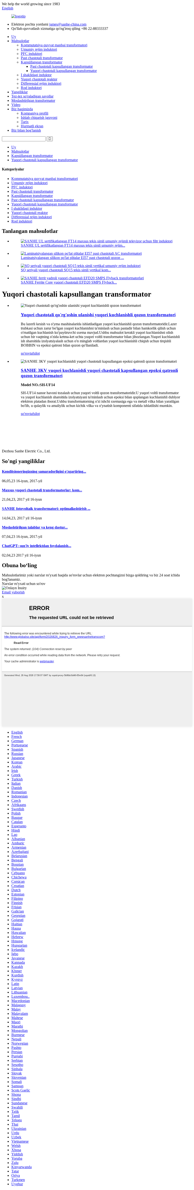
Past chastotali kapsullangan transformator (61, 66)
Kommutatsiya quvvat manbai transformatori (54, 45)
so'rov (25, 353)
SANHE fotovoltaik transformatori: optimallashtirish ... (46, 509)
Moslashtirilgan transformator (33, 100)
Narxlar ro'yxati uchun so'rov (23, 584)
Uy (13, 37)
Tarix (25, 122)
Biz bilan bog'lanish (26, 130)
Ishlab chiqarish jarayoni (39, 118)
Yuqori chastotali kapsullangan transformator (63, 71)
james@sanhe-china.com (67, 24)
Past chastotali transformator (42, 58)
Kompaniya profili (34, 113)
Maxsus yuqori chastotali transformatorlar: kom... (42, 490)
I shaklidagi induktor (36, 75)
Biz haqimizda (22, 109)
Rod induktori (31, 88)
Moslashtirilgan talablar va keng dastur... (35, 527)
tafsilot (35, 353)
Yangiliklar (19, 92)
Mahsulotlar (20, 41)
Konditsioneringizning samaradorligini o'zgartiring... (44, 471)
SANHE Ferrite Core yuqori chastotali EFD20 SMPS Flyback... (69, 282)
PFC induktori (31, 54)
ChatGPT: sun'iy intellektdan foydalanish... (36, 546)
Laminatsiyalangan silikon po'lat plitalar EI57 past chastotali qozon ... (72, 258)
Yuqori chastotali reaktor (39, 79)
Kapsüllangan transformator (41, 62)
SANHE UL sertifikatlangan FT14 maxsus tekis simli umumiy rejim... (73, 245)
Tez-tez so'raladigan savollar (32, 96)
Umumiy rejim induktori (39, 49)
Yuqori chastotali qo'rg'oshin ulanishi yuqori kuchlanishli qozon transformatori (98, 314)
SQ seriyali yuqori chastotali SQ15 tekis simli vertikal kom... (66, 270)
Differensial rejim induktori (41, 83)
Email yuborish (13, 592)
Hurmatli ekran (32, 126)
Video (15, 105)
